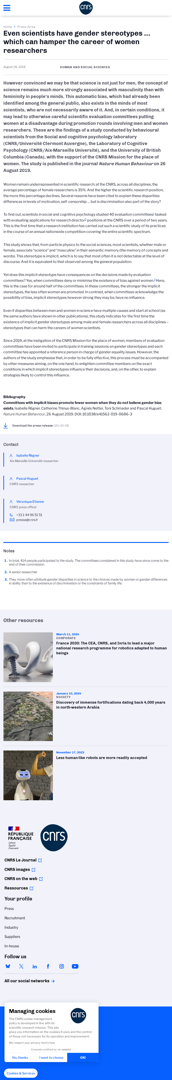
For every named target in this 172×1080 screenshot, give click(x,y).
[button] (21, 1073)
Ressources (16, 888)
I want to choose (51, 1057)
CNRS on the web (20, 878)
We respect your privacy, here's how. (32, 1042)
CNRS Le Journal (20, 860)
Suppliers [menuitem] (12, 937)
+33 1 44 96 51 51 (29, 515)
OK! (83, 1057)
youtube (75, 966)
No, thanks (20, 1057)
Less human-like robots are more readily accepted (86, 775)
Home (7, 26)
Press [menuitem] (9, 909)
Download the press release (40, 425)
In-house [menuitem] (11, 946)
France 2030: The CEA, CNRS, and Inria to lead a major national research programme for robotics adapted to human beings (86, 657)
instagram (61, 966)
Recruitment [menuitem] (14, 918)
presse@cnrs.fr (27, 520)
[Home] (86, 8)
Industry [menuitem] (11, 927)
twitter (21, 966)
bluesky (7, 966)
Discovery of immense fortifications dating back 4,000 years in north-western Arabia (86, 716)
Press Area (26, 26)
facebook (48, 966)
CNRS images (17, 869)
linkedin (34, 966)
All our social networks (22, 980)
